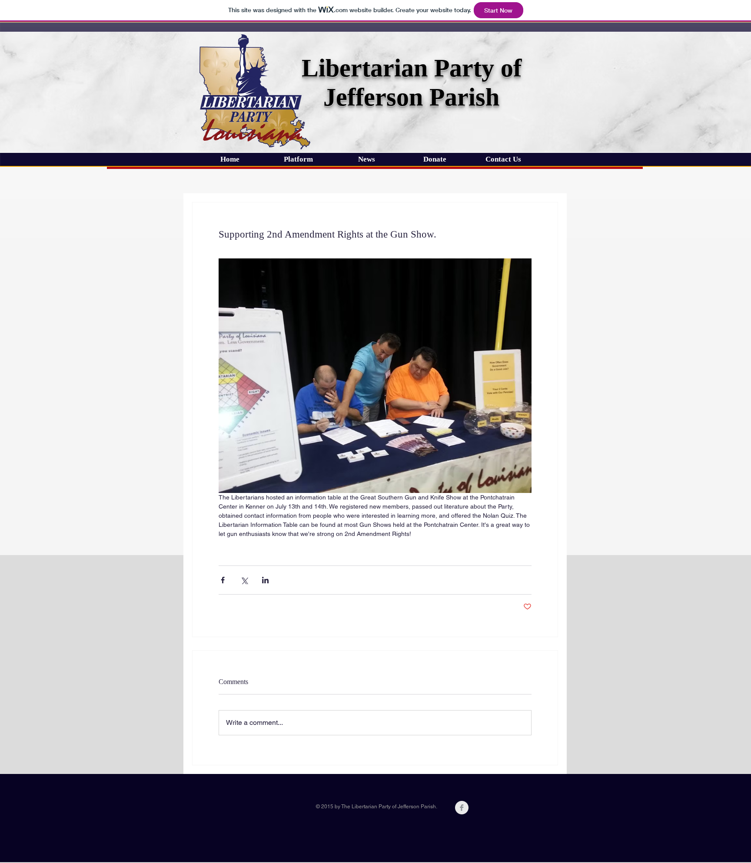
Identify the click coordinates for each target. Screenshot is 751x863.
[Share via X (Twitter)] (244, 580)
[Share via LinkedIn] (265, 580)
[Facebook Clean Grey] (462, 807)
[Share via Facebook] (223, 580)
